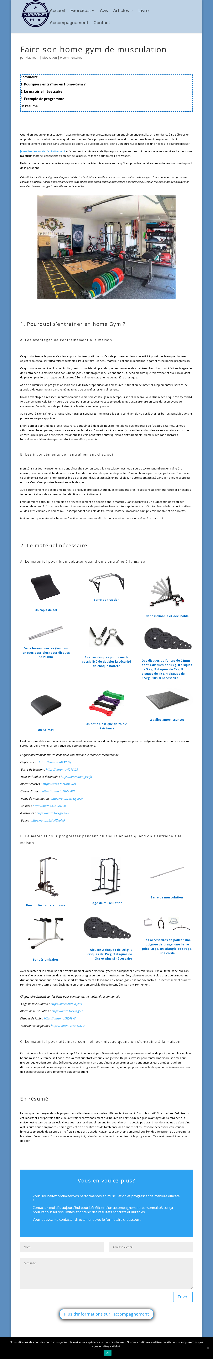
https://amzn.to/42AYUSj (55, 762)
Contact (101, 23)
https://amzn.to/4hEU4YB (58, 791)
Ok (107, 1352)
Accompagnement (69, 23)
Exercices (80, 11)
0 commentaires (71, 57)
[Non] (208, 1348)
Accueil (57, 11)
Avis (104, 11)
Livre (143, 11)
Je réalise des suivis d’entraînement (42, 151)
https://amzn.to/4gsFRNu (53, 813)
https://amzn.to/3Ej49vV (67, 799)
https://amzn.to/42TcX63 (62, 769)
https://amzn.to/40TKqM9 (48, 820)
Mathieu (30, 57)
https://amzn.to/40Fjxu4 (66, 1004)
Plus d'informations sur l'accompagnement (106, 1314)
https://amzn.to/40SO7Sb (49, 806)
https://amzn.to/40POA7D (67, 1026)
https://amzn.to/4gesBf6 (76, 777)
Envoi (183, 1297)
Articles (121, 11)
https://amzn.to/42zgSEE (67, 1011)
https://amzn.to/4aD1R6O (59, 784)
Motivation (49, 57)
